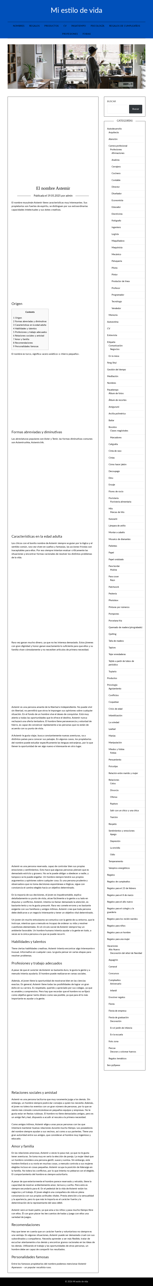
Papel (111, 553)
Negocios (115, 349)
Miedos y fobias (116, 749)
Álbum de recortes (118, 400)
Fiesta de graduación (119, 1017)
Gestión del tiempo (116, 370)
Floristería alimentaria (120, 502)
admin (69, 195)
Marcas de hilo (117, 512)
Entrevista (112, 335)
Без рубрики (113, 1065)
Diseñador (117, 194)
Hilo (111, 509)
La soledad (114, 722)
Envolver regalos (117, 997)
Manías (112, 736)
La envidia (115, 848)
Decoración (115, 1021)
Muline (113, 570)
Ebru (111, 478)
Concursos (114, 973)
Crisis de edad (115, 709)
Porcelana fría (115, 621)
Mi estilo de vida (76, 10)
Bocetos (113, 427)
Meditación (112, 376)
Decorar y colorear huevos (123, 1052)
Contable (116, 180)
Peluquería (117, 261)
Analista (115, 160)
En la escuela (116, 1035)
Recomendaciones (23, 343)
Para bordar (114, 566)
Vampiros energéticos (119, 868)
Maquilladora (118, 241)
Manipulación (115, 743)
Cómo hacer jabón (117, 464)
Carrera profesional (118, 146)
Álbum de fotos (116, 393)
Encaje (112, 485)
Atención (113, 139)
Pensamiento (115, 760)
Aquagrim (113, 960)
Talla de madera (116, 641)
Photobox (113, 600)
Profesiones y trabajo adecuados (30, 332)
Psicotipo (113, 766)
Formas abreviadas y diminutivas (30, 321)
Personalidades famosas (26, 346)
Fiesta (111, 1004)
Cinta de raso (115, 451)
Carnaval (113, 967)
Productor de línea (121, 281)
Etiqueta (111, 342)
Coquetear (114, 702)
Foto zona (113, 1041)
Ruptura (114, 804)
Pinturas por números (119, 607)
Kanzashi (113, 519)
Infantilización (115, 716)
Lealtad (112, 729)
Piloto (115, 268)
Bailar (111, 420)
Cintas (112, 458)
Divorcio (114, 790)
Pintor (115, 275)
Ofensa (113, 797)
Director (116, 187)
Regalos (34, 26)
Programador (118, 295)
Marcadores (116, 437)
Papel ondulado (116, 559)
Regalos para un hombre (119, 932)
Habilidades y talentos (25, 329)
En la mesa (114, 356)
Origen (17, 318)
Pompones (114, 614)
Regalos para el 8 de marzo (120, 895)
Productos (51, 26)
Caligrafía (113, 444)
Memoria (113, 315)
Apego (113, 834)
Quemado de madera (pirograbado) (125, 627)
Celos (113, 783)
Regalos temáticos (118, 1058)
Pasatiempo (78, 26)
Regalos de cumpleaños (124, 26)
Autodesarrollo (114, 129)
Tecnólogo (117, 301)
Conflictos (114, 695)
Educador (116, 207)
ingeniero (116, 227)
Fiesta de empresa (117, 1011)
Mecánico (116, 254)
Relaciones (114, 780)
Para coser (114, 577)
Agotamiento (115, 689)
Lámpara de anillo (117, 526)
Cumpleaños (115, 980)
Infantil (113, 991)
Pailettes (113, 546)
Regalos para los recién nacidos (122, 919)
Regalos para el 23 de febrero (121, 888)
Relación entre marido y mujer (123, 773)
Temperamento (116, 861)
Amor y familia (21, 339)
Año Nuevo (114, 950)
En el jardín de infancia (121, 1028)
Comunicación (116, 346)
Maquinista (117, 247)
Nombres (19, 26)
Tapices (112, 648)
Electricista (117, 214)
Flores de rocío (116, 491)
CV (65, 26)
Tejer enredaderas (117, 654)
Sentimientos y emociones (122, 831)
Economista (117, 200)
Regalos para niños (116, 926)
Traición (114, 817)
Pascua (112, 1048)
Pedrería (113, 594)
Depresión (115, 841)
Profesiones (70, 34)
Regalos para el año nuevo (120, 902)
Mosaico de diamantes (120, 539)
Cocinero (116, 173)
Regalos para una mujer (118, 939)
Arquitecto (114, 132)
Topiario (113, 672)
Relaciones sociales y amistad (28, 336)
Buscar (111, 101)
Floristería (113, 498)
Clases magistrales (119, 431)
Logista (115, 234)
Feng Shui (112, 363)
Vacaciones (112, 946)
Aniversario (115, 984)
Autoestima (112, 322)
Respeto (113, 824)
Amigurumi (114, 407)
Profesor (116, 288)
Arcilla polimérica (117, 414)
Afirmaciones (118, 153)
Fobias (87, 34)
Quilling (112, 634)
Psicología (97, 26)
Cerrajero (116, 167)
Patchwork (114, 587)
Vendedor (116, 308)
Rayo (112, 580)
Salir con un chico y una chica (124, 811)
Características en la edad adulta (29, 325)
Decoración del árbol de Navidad (126, 953)
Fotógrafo (116, 221)
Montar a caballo (117, 532)
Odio (112, 855)
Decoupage (114, 471)
